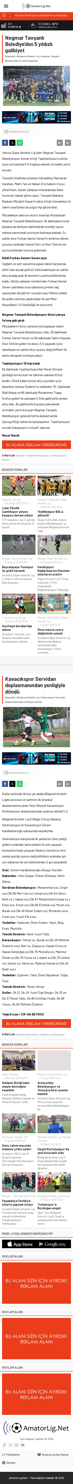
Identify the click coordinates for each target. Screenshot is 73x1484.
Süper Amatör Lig (21, 558)
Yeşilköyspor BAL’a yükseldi (50, 513)
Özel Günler (53, 617)
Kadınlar (7, 499)
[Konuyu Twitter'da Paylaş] (12, 143)
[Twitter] (10, 1445)
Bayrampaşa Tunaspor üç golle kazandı (17, 568)
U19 (26, 1137)
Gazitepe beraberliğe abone (17, 627)
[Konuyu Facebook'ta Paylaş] (5, 143)
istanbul (20, 1034)
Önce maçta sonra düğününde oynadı (50, 631)
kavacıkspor (32, 1034)
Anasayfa (10, 56)
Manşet (17, 499)
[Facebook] (4, 1445)
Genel (5, 1074)
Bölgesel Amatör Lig (28, 56)
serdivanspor (57, 1034)
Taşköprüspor (58, 455)
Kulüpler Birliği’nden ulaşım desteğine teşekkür (16, 1086)
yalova (5, 459)
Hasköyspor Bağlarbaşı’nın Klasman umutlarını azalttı (54, 570)
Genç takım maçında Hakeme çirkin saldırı (16, 1147)
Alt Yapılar (7, 1137)
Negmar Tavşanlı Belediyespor (33, 455)
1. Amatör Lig (9, 617)
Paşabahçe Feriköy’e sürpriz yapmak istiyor (17, 1202)
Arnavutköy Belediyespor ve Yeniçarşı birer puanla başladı (53, 1088)
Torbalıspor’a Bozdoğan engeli (49, 1206)
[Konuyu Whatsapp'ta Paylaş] (20, 143)
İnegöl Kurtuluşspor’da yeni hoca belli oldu (53, 1151)
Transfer (42, 1140)
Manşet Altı (53, 499)
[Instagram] (16, 1445)
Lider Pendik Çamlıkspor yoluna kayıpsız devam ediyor (17, 511)
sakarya (44, 1034)
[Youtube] (22, 1445)
